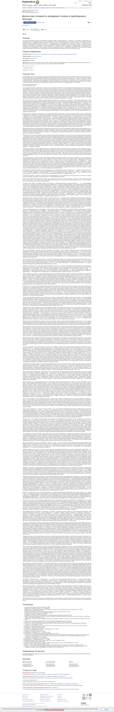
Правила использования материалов (29, 704)
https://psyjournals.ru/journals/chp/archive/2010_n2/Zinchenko (38, 63)
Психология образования (38, 683)
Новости (24, 5)
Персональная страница (45, 701)
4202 (91, 22)
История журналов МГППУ (28, 701)
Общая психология (27, 672)
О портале (59, 694)
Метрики (45, 29)
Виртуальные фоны (61, 699)
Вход (91, 1)
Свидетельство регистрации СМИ (28, 706)
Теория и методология (28, 676)
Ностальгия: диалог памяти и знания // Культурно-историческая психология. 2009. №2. (48, 620)
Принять (107, 709)
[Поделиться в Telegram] (25, 34)
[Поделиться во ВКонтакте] (23, 34)
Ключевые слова (87, 5)
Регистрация (86, 1)
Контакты (59, 697)
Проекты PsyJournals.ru (27, 699)
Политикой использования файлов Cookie (54, 710)
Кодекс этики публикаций (62, 701)
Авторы (35, 5)
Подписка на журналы (45, 699)
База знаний (52, 5)
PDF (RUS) (27, 29)
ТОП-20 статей (25, 694)
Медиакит (59, 696)
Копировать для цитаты (29, 65)
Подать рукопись (43, 5)
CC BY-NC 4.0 (30, 70)
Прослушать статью (29, 22)
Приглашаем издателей (45, 697)
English (80, 1)
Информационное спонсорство (47, 696)
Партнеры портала (44, 694)
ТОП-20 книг (25, 696)
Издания (30, 5)
